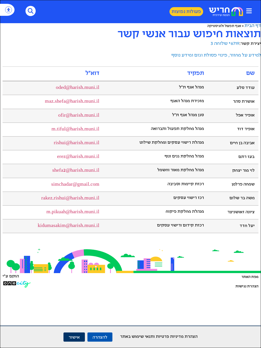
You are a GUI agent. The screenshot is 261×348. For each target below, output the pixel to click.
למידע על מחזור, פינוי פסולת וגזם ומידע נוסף (216, 55)
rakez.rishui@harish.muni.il (70, 198)
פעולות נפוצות (186, 12)
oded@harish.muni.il (77, 87)
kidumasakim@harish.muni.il (68, 226)
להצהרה (100, 337)
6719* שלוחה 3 (225, 43)
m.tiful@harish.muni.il (75, 129)
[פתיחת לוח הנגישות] (8, 9)
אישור (74, 337)
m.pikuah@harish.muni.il (72, 212)
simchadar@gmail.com (75, 184)
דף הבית (252, 26)
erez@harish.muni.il (78, 156)
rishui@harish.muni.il (76, 143)
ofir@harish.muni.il (78, 115)
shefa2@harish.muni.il (75, 170)
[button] (248, 10)
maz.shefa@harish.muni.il (72, 101)
